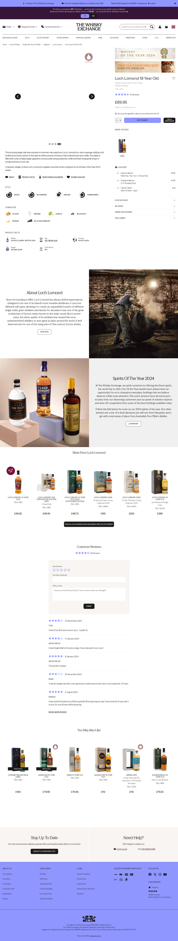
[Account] (159, 26)
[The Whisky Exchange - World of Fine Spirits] (89, 26)
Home (5, 45)
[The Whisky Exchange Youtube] (165, 874)
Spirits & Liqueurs (83, 38)
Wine (100, 38)
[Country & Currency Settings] (173, 26)
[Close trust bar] (175, 3)
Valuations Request (46, 899)
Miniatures (130, 38)
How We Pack (121, 200)
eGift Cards (43, 879)
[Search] (152, 26)
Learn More (133, 424)
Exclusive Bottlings (46, 889)
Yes (85, 16)
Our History (6, 879)
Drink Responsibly (123, 212)
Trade (8, 26)
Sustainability (7, 894)
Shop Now (44, 332)
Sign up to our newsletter (44, 851)
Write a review (57, 586)
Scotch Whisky (43, 38)
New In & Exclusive (10, 38)
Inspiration (170, 38)
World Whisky (63, 38)
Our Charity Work (8, 889)
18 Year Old (51, 240)
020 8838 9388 (148, 849)
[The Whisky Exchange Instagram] (160, 874)
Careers (5, 899)
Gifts (27, 38)
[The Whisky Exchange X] (155, 874)
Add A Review (57, 566)
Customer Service (52, 26)
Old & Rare (114, 38)
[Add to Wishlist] (174, 78)
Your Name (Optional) (60, 575)
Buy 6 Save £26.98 (169, 120)
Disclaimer (120, 218)
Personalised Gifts (46, 884)
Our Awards (7, 884)
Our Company (7, 874)
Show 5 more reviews (57, 712)
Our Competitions (46, 894)
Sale (157, 38)
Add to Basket (142, 120)
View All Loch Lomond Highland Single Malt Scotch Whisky (89, 524)
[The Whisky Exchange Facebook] (150, 874)
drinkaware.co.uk (95, 936)
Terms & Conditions (83, 874)
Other (145, 38)
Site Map (43, 874)
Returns (119, 206)
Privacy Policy (81, 879)
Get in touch (121, 849)
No (93, 16)
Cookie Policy (81, 884)
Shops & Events (28, 26)
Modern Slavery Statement (86, 889)
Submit (89, 606)
